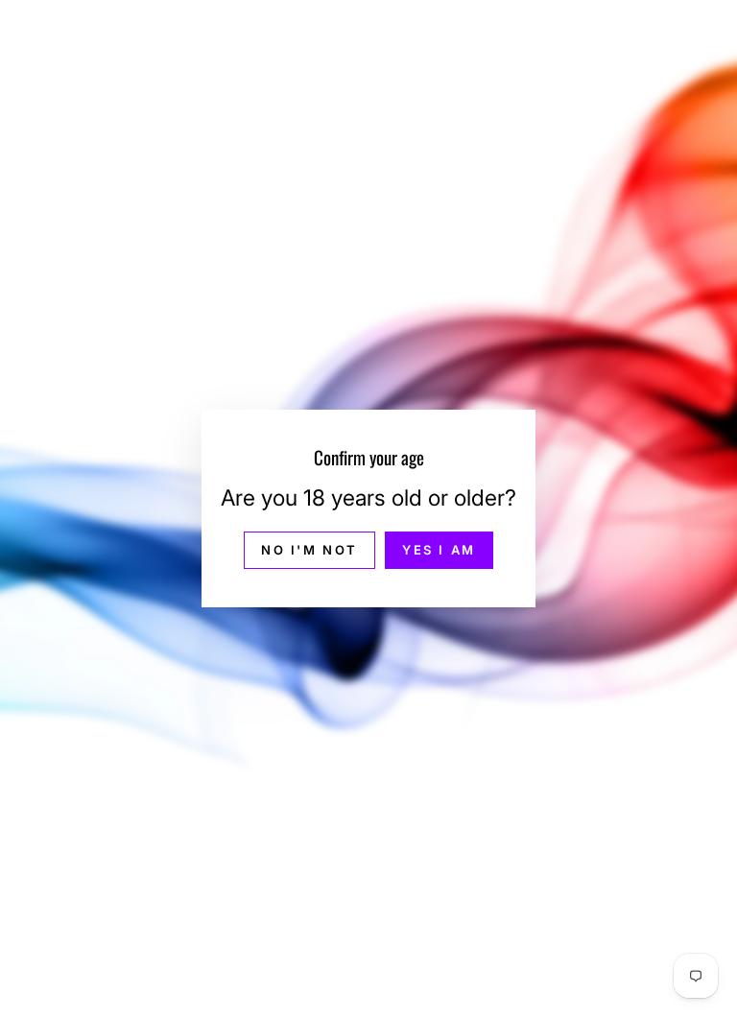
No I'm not (309, 549)
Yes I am (439, 549)
